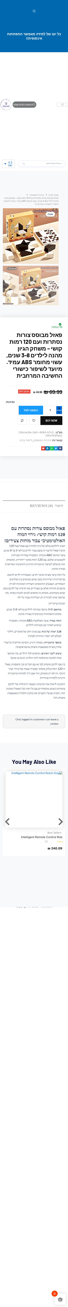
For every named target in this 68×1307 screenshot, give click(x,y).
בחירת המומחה (36, 195)
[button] (60, 448)
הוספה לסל (31, 410)
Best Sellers (54, 832)
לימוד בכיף (26, 440)
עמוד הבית (54, 195)
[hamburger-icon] (62, 104)
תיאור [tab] (59, 506)
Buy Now (51, 420)
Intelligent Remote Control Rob (41, 837)
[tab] (41, 506)
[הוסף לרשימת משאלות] (34, 420)
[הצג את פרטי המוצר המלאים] (34, 799)
